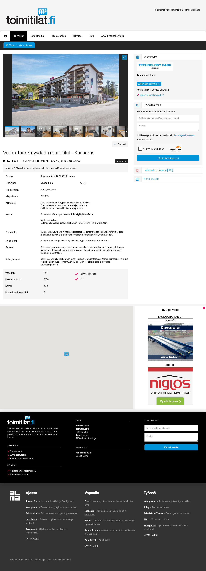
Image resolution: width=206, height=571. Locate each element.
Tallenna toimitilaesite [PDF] (158, 170)
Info (92, 35)
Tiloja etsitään (82, 435)
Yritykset (77, 35)
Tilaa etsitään (59, 35)
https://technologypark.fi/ (151, 95)
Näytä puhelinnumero (150, 84)
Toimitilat (19, 35)
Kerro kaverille (151, 178)
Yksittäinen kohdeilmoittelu (168, 10)
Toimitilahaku (82, 425)
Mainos (169, 320)
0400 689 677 (143, 83)
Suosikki (122, 144)
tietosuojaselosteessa (184, 135)
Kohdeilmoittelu (83, 453)
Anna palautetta (18, 455)
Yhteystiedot (16, 451)
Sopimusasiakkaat (191, 10)
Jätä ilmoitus (37, 35)
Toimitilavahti (82, 429)
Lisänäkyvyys (82, 456)
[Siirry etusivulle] (5, 36)
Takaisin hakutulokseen (20, 45)
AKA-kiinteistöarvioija (112, 35)
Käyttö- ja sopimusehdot (21, 458)
